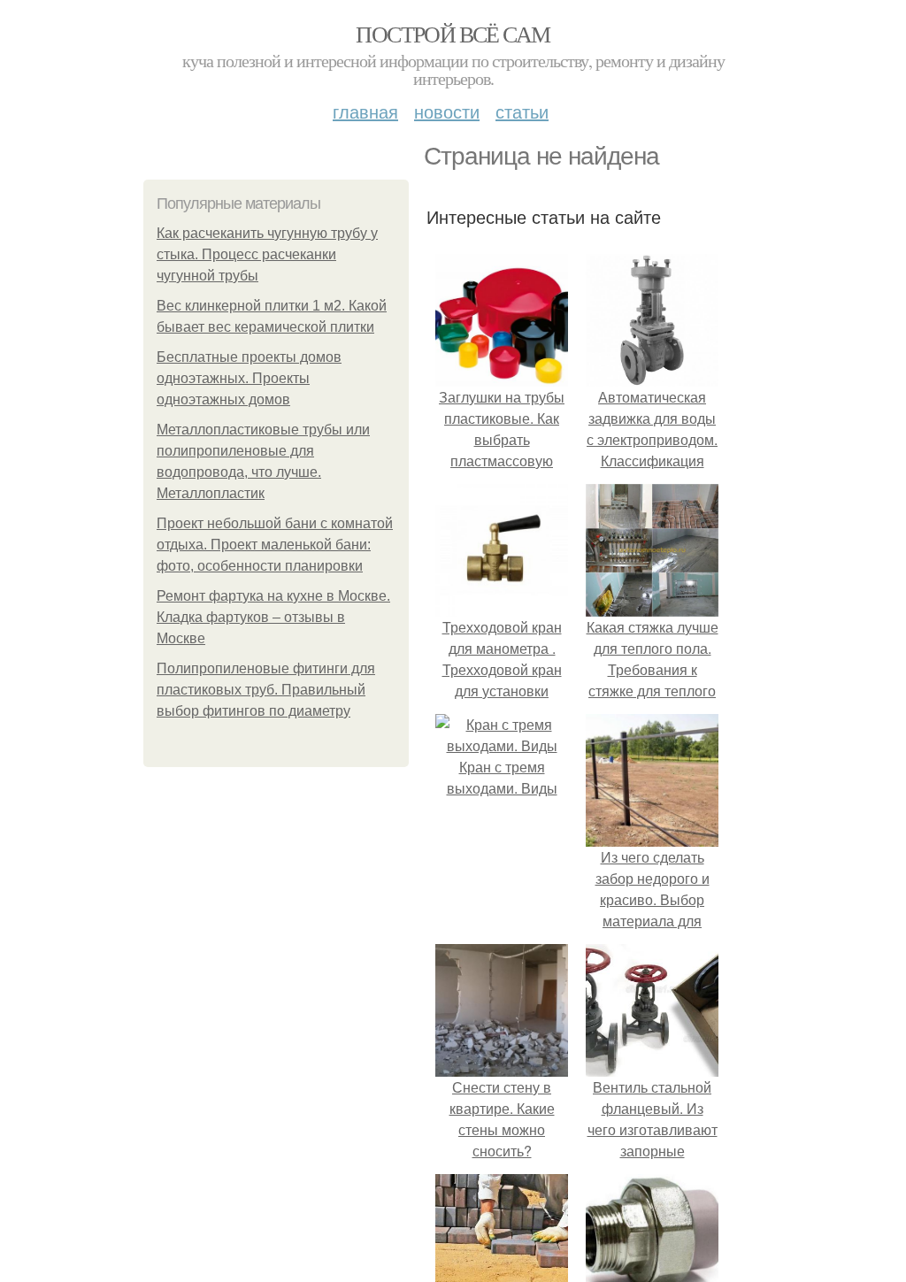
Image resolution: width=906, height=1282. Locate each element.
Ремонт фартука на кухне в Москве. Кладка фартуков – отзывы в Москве (273, 617)
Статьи (522, 111)
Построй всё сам (452, 34)
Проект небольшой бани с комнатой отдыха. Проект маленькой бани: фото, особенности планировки (275, 544)
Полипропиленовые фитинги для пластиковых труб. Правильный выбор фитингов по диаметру (266, 689)
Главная (365, 111)
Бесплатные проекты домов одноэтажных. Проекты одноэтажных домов (249, 378)
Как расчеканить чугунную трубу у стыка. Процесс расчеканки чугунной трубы (267, 254)
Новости (447, 111)
